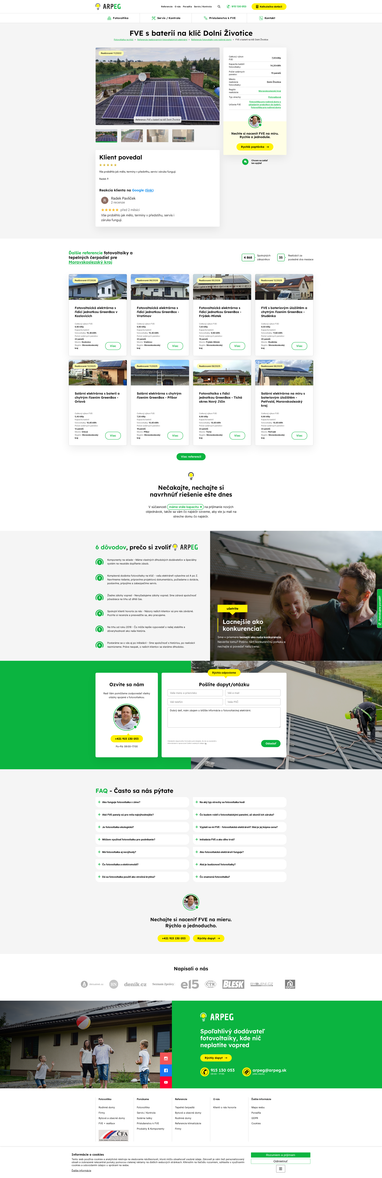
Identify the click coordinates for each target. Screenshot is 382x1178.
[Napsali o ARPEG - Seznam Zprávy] (164, 984)
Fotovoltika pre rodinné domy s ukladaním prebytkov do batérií (265, 103)
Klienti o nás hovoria (224, 1107)
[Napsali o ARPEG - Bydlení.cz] (262, 984)
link (149, 190)
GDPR (254, 1118)
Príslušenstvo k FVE (148, 1123)
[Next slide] (214, 86)
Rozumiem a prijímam (280, 1155)
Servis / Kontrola (203, 6)
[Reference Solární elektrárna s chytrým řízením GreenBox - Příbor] (160, 403)
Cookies (256, 1123)
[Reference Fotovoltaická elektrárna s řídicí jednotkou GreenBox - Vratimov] (160, 315)
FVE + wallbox (107, 1123)
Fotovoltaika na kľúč (123, 40)
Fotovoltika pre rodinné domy (266, 107)
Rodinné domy (107, 1107)
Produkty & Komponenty (150, 1128)
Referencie (167, 6)
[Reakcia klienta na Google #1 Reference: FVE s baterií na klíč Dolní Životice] (157, 208)
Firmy (102, 1112)
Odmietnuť (281, 1161)
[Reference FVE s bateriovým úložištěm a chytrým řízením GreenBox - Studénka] (284, 315)
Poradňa (187, 6)
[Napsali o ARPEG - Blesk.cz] (233, 984)
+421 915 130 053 (126, 738)
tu (205, 743)
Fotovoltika (105, 1099)
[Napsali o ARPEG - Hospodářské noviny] (113, 984)
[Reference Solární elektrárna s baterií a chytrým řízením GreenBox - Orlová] (98, 403)
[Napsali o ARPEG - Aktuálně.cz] (92, 984)
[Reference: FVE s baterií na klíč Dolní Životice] (158, 86)
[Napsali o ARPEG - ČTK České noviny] (210, 984)
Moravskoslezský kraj (270, 91)
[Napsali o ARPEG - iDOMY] (290, 984)
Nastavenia (280, 1168)
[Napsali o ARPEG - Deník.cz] (135, 984)
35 (281, 257)
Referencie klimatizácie (188, 1123)
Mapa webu (258, 1107)
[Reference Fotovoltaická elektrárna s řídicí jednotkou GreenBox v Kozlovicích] (98, 315)
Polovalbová (274, 97)
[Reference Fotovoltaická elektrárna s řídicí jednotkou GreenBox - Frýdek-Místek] (222, 315)
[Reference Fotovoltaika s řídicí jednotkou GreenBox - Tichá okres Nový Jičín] (222, 403)
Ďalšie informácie (81, 1170)
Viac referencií (191, 456)
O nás (178, 6)
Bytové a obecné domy (112, 1118)
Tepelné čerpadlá (184, 1107)
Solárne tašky (144, 1118)
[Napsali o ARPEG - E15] (190, 984)
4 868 (248, 257)
